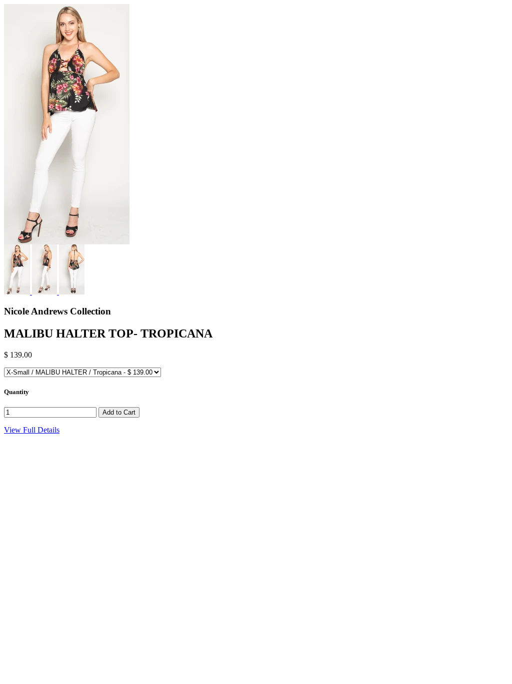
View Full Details (32, 430)
